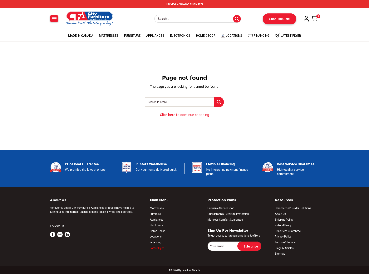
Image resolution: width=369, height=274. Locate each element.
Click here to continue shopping (184, 115)
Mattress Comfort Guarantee (225, 219)
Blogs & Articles (284, 248)
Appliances (155, 35)
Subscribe (251, 246)
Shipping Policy (284, 219)
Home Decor (205, 35)
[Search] (237, 19)
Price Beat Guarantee (288, 231)
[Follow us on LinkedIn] (67, 234)
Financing (155, 242)
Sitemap (280, 253)
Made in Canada (80, 35)
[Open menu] (54, 18)
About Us (280, 213)
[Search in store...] (219, 102)
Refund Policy (283, 225)
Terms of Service (285, 242)
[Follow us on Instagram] (60, 234)
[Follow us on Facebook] (52, 234)
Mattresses (108, 35)
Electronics (180, 35)
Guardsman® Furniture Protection (228, 213)
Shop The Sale (279, 19)
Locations (156, 236)
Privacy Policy (283, 236)
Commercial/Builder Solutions (293, 208)
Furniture (132, 35)
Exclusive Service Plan (221, 208)
